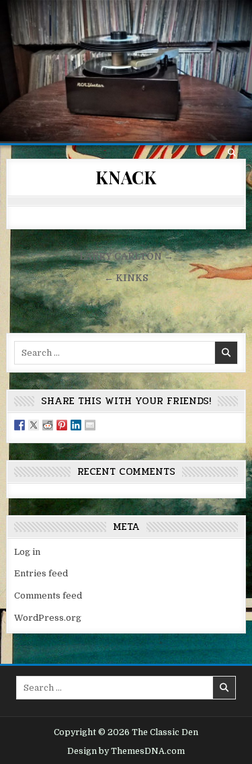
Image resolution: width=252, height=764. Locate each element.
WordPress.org (47, 618)
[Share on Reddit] (47, 425)
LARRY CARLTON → (126, 257)
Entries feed (41, 573)
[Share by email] (90, 425)
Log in (27, 552)
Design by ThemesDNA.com (126, 751)
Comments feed (48, 595)
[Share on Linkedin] (76, 425)
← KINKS (126, 278)
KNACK (126, 177)
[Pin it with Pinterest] (61, 425)
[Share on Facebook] (19, 425)
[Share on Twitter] (33, 425)
